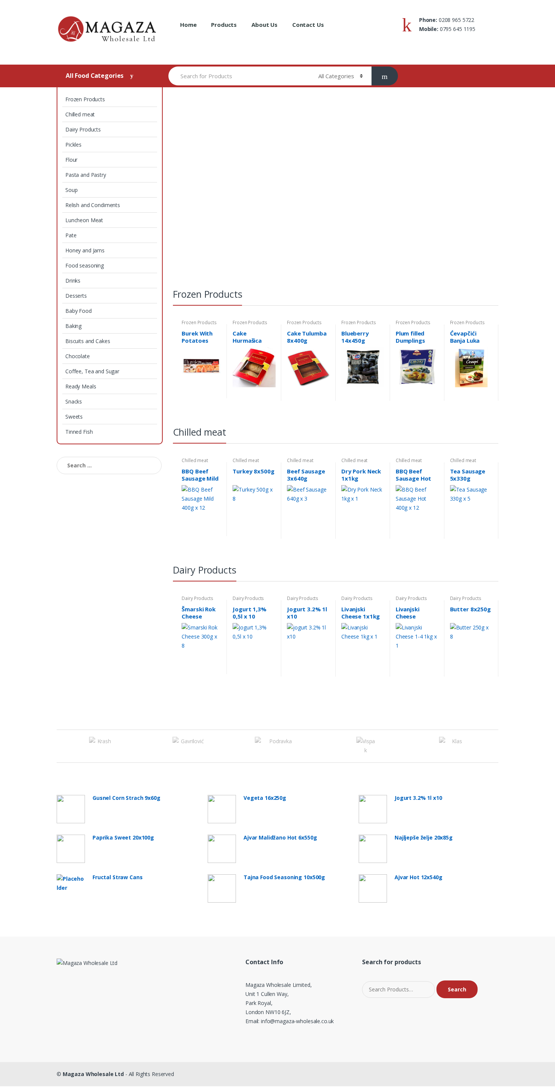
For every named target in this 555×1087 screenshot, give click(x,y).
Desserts (76, 295)
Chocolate (77, 356)
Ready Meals (80, 386)
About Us (264, 24)
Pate (70, 235)
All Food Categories (95, 75)
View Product (214, 392)
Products (224, 24)
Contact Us (308, 24)
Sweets (74, 416)
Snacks (73, 401)
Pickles (73, 144)
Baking (73, 325)
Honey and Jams (85, 250)
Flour (71, 159)
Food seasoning (84, 265)
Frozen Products (85, 99)
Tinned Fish (78, 431)
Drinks (72, 280)
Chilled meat (80, 114)
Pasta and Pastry (85, 174)
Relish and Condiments (92, 205)
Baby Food (78, 310)
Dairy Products (83, 129)
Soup (71, 189)
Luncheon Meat (84, 220)
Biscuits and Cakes (87, 341)
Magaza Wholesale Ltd (93, 1074)
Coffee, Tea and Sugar (92, 371)
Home (188, 24)
